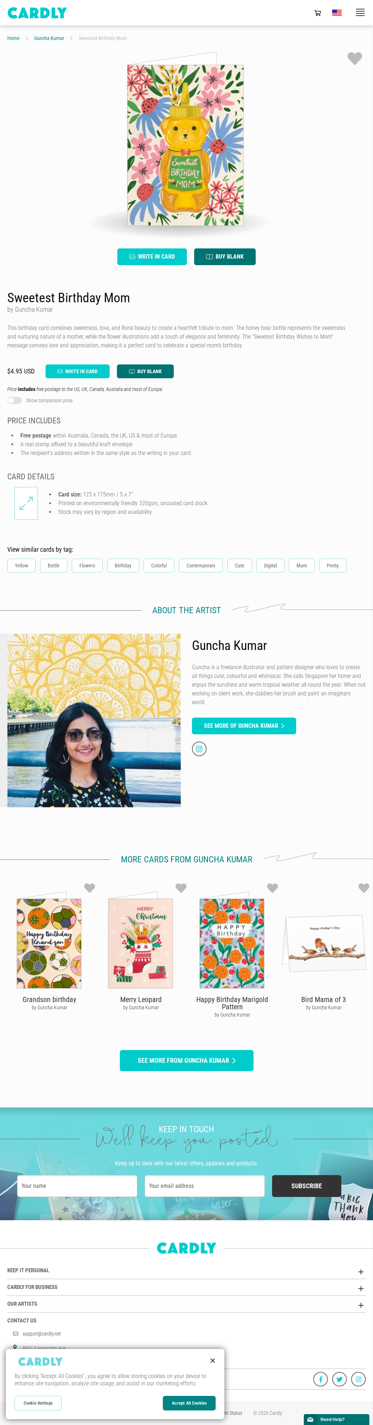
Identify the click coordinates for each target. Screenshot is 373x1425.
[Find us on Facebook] (320, 1379)
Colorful (159, 565)
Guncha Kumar (49, 38)
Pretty (333, 565)
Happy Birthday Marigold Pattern (232, 1003)
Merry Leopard (141, 999)
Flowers (87, 565)
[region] (115, 1384)
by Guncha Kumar (49, 1007)
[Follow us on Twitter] (339, 1379)
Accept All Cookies (189, 1403)
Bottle (54, 565)
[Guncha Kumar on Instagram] (199, 749)
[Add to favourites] (355, 58)
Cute (239, 565)
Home (13, 38)
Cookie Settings (38, 1403)
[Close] (213, 1361)
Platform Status (226, 1413)
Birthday (123, 565)
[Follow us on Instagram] (358, 1379)
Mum (302, 565)
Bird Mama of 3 (323, 999)
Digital (270, 565)
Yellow (21, 565)
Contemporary (200, 565)
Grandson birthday (49, 999)
